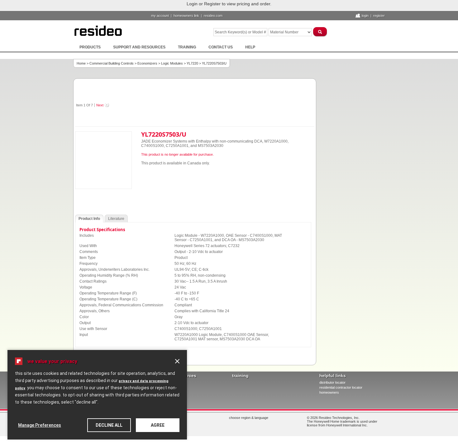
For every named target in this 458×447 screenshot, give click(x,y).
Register (379, 15)
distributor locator (332, 382)
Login (365, 15)
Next (99, 105)
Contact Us (220, 47)
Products (90, 47)
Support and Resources (139, 47)
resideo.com (213, 15)
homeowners (329, 392)
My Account (160, 15)
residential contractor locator (340, 387)
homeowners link (186, 15)
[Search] (320, 31)
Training (187, 47)
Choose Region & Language (248, 418)
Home (81, 63)
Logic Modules (172, 63)
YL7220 (192, 63)
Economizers (147, 63)
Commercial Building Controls (111, 63)
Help (250, 47)
